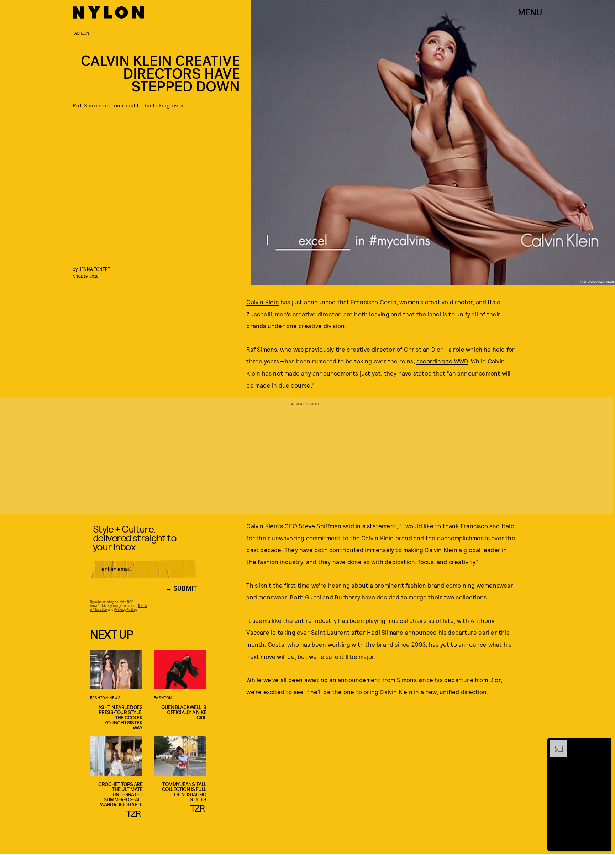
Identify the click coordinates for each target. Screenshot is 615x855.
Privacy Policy (125, 609)
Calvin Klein (262, 301)
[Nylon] (108, 12)
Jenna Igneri (94, 269)
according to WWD (442, 360)
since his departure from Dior (459, 679)
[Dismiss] (603, 744)
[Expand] (555, 744)
